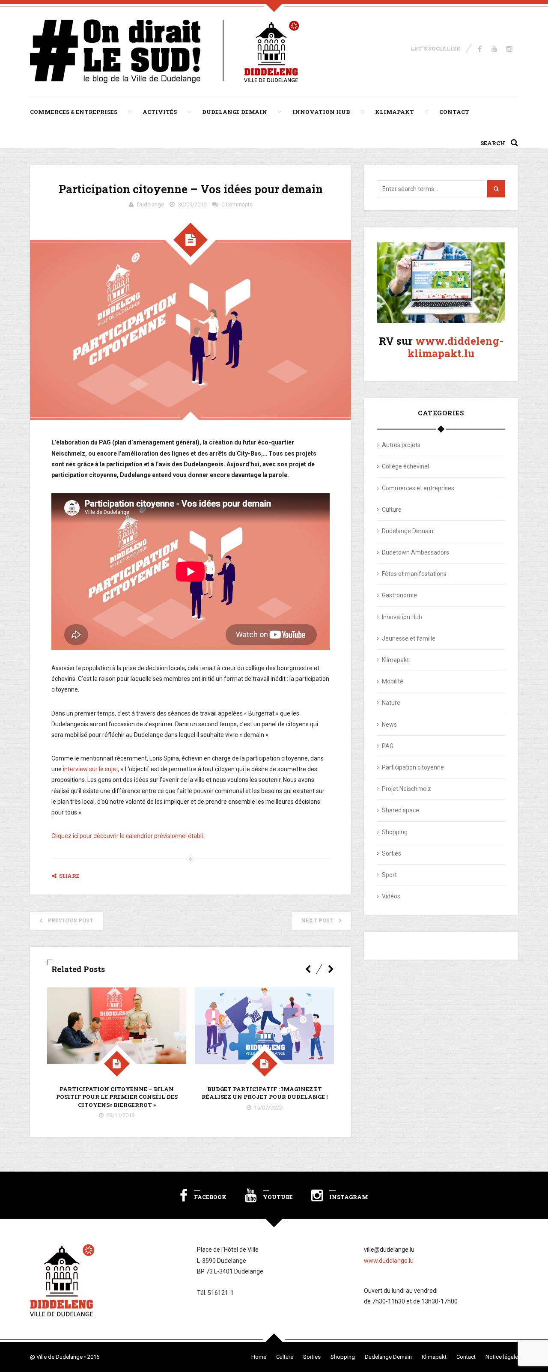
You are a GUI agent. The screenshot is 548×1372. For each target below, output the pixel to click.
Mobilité (392, 681)
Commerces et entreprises (418, 488)
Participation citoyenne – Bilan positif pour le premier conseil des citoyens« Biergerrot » (117, 1096)
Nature (391, 702)
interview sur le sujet (90, 769)
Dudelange (150, 204)
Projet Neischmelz (406, 788)
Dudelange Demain (234, 112)
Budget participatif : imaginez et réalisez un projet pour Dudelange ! (265, 1093)
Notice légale (501, 1357)
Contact (454, 112)
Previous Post (70, 920)
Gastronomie (399, 595)
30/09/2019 (192, 204)
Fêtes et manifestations (414, 573)
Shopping (395, 832)
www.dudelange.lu (389, 1260)
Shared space (400, 810)
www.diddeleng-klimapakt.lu (455, 347)
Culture (392, 509)
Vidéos (391, 896)
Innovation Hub (321, 112)
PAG (387, 746)
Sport (389, 874)
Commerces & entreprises (73, 112)
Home (258, 1357)
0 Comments (237, 204)
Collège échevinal (405, 466)
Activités (160, 112)
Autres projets (401, 444)
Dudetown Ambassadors (415, 552)
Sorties (391, 853)
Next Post (317, 920)
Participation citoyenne (413, 767)
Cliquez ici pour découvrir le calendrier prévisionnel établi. (127, 835)
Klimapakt (394, 112)
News (389, 724)
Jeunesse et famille (408, 638)
